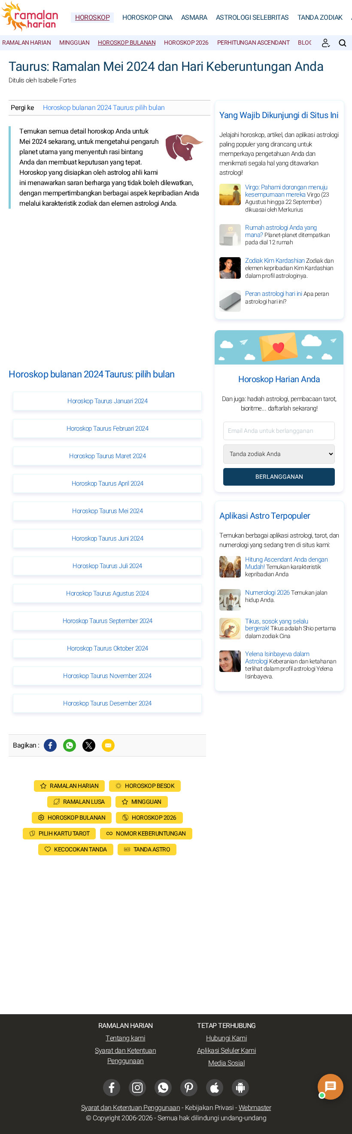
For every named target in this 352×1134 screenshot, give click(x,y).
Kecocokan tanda (80, 849)
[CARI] (342, 43)
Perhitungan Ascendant (253, 42)
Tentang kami (125, 1038)
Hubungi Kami (226, 1038)
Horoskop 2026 (186, 42)
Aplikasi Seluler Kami (226, 1051)
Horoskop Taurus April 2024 (107, 483)
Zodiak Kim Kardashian (289, 268)
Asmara (194, 17)
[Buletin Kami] (326, 43)
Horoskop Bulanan (126, 42)
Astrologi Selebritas (252, 17)
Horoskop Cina (147, 17)
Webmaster (255, 1108)
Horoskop (92, 17)
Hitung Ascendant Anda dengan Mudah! (286, 567)
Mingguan (74, 42)
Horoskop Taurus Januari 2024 (107, 401)
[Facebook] (50, 745)
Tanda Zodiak (320, 17)
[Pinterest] (189, 1087)
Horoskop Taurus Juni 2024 (107, 538)
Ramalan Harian (26, 42)
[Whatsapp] (69, 745)
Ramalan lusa (84, 801)
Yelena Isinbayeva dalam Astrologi (290, 665)
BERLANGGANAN (279, 476)
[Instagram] (137, 1087)
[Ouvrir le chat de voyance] (330, 1087)
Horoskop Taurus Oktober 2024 (107, 648)
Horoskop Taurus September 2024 (107, 621)
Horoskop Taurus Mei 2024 (107, 511)
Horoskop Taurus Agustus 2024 (107, 593)
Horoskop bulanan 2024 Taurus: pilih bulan (104, 108)
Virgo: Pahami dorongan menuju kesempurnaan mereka (287, 198)
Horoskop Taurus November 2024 (107, 676)
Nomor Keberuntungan (151, 833)
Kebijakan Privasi (209, 1108)
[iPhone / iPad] (214, 1087)
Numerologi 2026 (286, 596)
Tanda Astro (152, 849)
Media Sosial (226, 1063)
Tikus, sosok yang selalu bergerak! (290, 629)
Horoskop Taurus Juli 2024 (107, 566)
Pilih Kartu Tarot (64, 833)
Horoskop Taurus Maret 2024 (107, 456)
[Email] (108, 745)
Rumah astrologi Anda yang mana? (287, 235)
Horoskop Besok (149, 785)
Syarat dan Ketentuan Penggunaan (125, 1056)
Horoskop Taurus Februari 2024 (108, 428)
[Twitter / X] (88, 745)
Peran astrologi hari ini (287, 297)
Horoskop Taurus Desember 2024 (107, 703)
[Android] (240, 1087)
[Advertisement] (107, 282)
